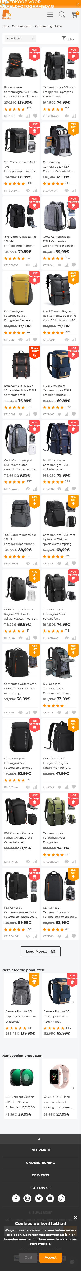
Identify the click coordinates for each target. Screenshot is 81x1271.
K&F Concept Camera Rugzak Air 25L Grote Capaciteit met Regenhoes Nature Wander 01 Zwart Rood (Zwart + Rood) (19, 838)
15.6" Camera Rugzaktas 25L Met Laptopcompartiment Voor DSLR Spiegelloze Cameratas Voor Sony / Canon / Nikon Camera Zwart (20, 242)
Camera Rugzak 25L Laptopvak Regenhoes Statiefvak (21, 1016)
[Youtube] (50, 1198)
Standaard (14, 38)
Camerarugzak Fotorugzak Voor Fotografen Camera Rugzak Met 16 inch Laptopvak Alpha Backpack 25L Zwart (17, 763)
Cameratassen (22, 26)
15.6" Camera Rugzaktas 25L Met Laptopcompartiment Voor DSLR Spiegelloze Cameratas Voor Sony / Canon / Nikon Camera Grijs (20, 540)
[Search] (62, 14)
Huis (5, 26)
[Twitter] (39, 1198)
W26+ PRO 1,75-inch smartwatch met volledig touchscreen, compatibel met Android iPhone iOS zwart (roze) (58, 1103)
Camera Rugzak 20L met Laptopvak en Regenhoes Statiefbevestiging (57, 1017)
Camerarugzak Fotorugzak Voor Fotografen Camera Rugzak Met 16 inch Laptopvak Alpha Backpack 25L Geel (17, 316)
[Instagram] (27, 1198)
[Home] (6, 14)
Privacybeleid (40, 1244)
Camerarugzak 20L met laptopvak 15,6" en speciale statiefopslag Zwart (59, 540)
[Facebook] (16, 1198)
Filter (70, 39)
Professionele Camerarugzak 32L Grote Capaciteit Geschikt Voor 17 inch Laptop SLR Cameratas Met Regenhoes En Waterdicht (21, 92)
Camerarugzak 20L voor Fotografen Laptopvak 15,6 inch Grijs (59, 92)
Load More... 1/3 (40, 951)
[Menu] (50, 14)
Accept (51, 1257)
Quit (28, 1257)
